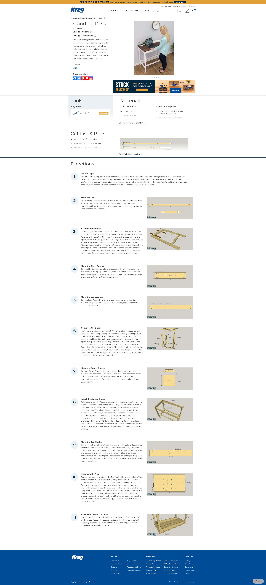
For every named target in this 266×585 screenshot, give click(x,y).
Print (75, 36)
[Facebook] (75, 78)
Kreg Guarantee (132, 561)
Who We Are (189, 564)
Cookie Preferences (134, 570)
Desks (89, 18)
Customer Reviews (171, 567)
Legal (193, 582)
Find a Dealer (115, 573)
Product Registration (153, 561)
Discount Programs (171, 573)
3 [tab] (153, 77)
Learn (147, 11)
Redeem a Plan (151, 570)
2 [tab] (151, 77)
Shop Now (103, 113)
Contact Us (115, 561)
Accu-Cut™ (85, 113)
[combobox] (164, 11)
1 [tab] (149, 77)
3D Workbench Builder (172, 564)
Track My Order (116, 564)
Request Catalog (152, 573)
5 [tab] (157, 77)
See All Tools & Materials (131, 123)
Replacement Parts (134, 567)
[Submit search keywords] (180, 11)
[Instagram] (91, 78)
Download (88, 36)
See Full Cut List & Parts (130, 154)
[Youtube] (87, 78)
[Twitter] (79, 78)
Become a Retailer (133, 564)
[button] (187, 11)
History (187, 561)
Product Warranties (153, 567)
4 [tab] (155, 77)
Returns (114, 570)
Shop (114, 11)
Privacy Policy (173, 582)
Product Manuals (152, 564)
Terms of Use (185, 582)
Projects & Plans (131, 11)
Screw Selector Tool (171, 561)
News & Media (190, 570)
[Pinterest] (83, 78)
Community (189, 567)
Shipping (114, 567)
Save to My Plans (81, 32)
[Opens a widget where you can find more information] (258, 581)
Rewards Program (170, 570)
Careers (187, 573)
